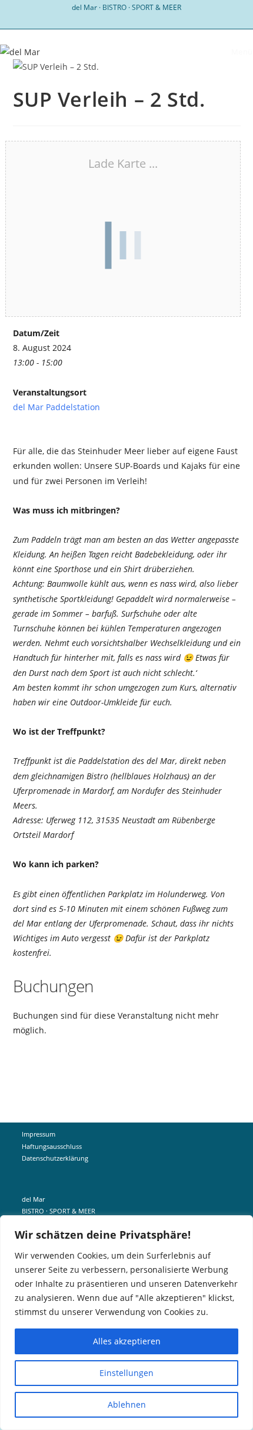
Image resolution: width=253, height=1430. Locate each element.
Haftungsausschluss (52, 1146)
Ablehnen (127, 1404)
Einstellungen (126, 1372)
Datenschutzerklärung (55, 1158)
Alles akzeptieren (127, 1341)
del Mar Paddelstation (56, 407)
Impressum (38, 1134)
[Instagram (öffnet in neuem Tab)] (127, 19)
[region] (126, 1322)
